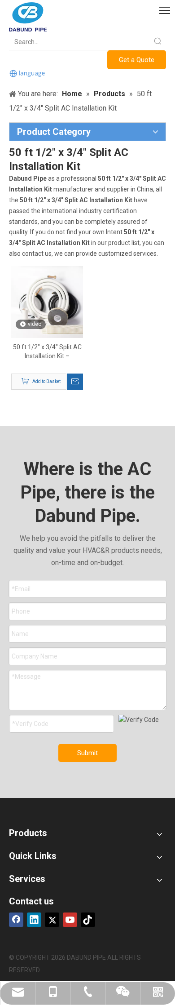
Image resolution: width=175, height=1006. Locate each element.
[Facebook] (16, 920)
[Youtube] (70, 920)
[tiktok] (88, 920)
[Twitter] (52, 920)
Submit (87, 753)
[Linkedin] (34, 920)
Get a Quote (136, 60)
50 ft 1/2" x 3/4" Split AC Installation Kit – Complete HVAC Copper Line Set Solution (47, 352)
